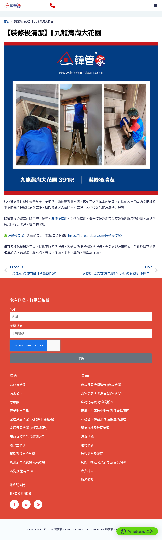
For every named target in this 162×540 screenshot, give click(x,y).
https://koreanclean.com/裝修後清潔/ (95, 235)
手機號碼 (16, 326)
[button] (155, 5)
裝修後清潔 (59, 218)
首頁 (6, 21)
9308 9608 (20, 493)
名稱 (13, 309)
